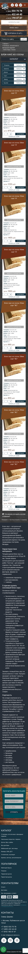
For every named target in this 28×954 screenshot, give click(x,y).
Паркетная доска (6, 877)
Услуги (3, 887)
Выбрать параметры (14, 114)
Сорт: (5, 76)
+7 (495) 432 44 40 (8, 929)
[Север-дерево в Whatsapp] (12, 5)
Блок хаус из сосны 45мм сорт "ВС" (14, 463)
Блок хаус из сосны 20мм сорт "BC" (14, 304)
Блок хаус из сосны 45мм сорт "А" (14, 251)
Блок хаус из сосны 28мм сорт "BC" (14, 358)
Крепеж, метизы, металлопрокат (11, 857)
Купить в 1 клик (14, 136)
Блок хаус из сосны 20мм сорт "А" (14, 92)
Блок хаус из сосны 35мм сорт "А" (14, 197)
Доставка (4, 890)
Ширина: (6, 68)
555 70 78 (14, 10)
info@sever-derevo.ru (12, 935)
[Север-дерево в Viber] (16, 5)
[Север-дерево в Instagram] (20, 5)
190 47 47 (14, 17)
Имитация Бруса (6, 868)
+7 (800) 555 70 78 (8, 927)
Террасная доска (6, 874)
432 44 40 (14, 14)
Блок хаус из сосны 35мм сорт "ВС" (14, 411)
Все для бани (5, 845)
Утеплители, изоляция (8, 854)
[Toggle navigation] (25, 5)
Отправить (14, 812)
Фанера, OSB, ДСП (6, 851)
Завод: (6, 79)
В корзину (20, 134)
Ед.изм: (6, 83)
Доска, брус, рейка (7, 842)
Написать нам (14, 22)
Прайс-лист (14, 28)
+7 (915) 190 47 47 (8, 932)
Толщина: (6, 65)
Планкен (3, 871)
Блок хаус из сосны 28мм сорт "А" (14, 144)
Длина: (6, 72)
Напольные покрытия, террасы (10, 839)
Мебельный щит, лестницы (9, 848)
